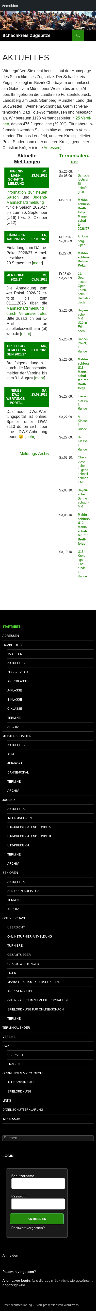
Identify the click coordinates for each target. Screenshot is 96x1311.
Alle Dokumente (20, 1082)
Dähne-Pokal (18, 772)
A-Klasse (14, 690)
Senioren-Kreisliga (23, 891)
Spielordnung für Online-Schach (35, 1009)
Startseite (11, 626)
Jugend (8, 800)
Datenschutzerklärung (22, 1109)
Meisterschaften (17, 736)
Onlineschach (14, 918)
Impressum (11, 1119)
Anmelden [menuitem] (10, 5)
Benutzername (22, 1176)
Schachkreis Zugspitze (26, 35)
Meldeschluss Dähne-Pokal (84, 259)
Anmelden (10, 1255)
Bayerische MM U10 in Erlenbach (83, 320)
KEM (10, 754)
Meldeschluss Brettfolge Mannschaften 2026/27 (84, 214)
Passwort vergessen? (28, 1228)
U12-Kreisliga (18, 845)
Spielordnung (19, 1091)
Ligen (11, 973)
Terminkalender (16, 1027)
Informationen (19, 818)
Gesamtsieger (19, 955)
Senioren (10, 872)
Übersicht (16, 927)
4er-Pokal (15, 763)
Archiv (13, 727)
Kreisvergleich (20, 991)
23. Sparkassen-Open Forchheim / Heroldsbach (84, 288)
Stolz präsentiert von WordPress (57, 1305)
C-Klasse (14, 708)
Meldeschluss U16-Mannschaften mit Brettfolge (84, 373)
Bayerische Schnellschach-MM (83, 498)
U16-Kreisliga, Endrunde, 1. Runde (82, 564)
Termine (14, 718)
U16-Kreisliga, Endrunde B (29, 836)
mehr (37, 263)
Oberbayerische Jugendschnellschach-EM (83, 469)
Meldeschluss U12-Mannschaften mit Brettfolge (84, 529)
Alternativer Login (16, 1280)
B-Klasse (14, 699)
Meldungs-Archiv (34, 454)
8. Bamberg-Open (83, 241)
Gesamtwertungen (23, 964)
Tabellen (14, 654)
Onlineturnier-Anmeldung (29, 936)
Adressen (52, 148)
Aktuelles (16, 663)
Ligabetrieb (12, 645)
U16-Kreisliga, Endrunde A (29, 827)
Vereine (9, 1037)
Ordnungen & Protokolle (24, 1073)
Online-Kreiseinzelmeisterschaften (37, 1000)
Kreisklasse (17, 681)
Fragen (13, 1064)
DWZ (5, 1046)
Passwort (18, 1196)
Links (6, 1100)
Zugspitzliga (17, 672)
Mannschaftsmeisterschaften (33, 982)
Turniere (15, 945)
